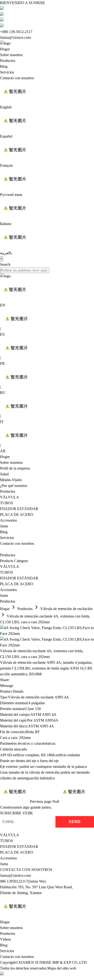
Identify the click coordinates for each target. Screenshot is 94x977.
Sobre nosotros (11, 55)
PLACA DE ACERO (16, 514)
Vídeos (5, 939)
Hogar (5, 49)
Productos (7, 61)
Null (55, 801)
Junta (4, 526)
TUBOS (6, 503)
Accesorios (8, 520)
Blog (3, 66)
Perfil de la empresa (15, 468)
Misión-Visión (11, 480)
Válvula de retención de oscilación (66, 609)
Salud (4, 474)
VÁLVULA (9, 497)
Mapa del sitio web (61, 968)
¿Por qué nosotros (13, 486)
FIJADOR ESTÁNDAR (19, 509)
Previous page (40, 801)
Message (6, 686)
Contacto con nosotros (17, 78)
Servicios (7, 72)
